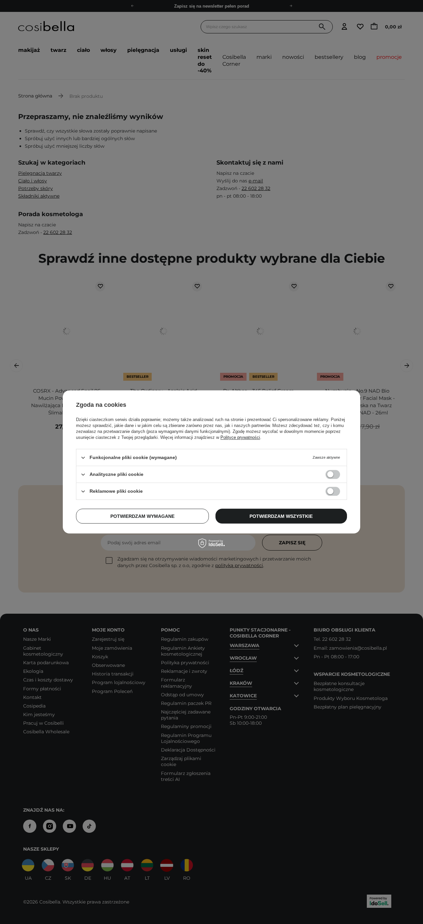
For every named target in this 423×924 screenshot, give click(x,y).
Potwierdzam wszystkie (281, 516)
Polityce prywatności (240, 437)
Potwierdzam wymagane (142, 516)
